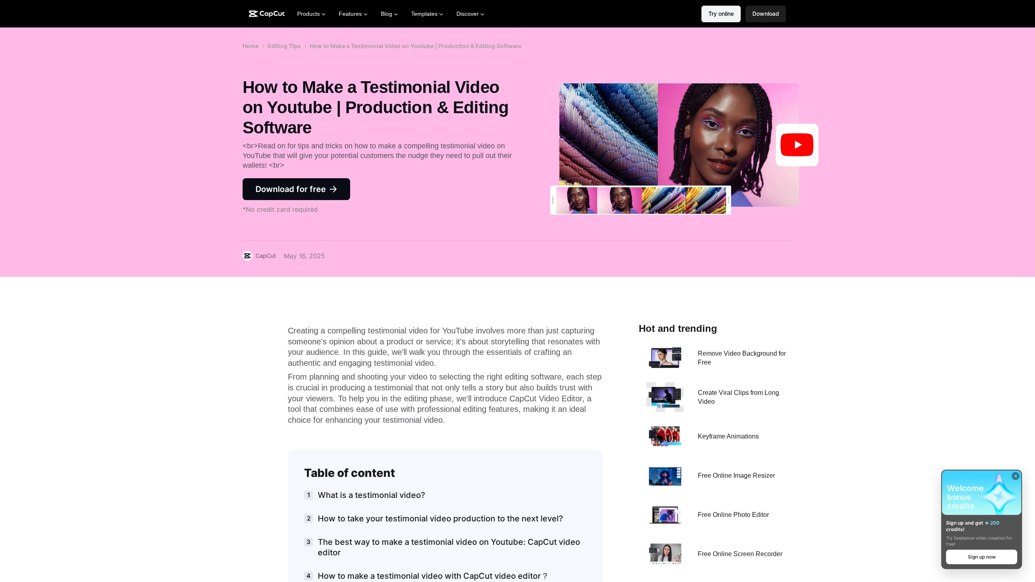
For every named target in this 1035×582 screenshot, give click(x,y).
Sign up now (982, 557)
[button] (766, 14)
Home (251, 45)
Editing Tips (284, 45)
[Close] (1016, 476)
